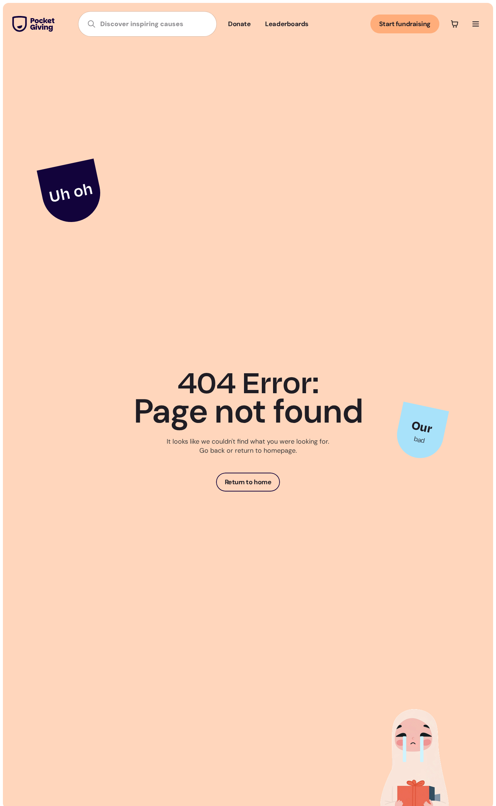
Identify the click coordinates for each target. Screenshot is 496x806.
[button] (454, 24)
